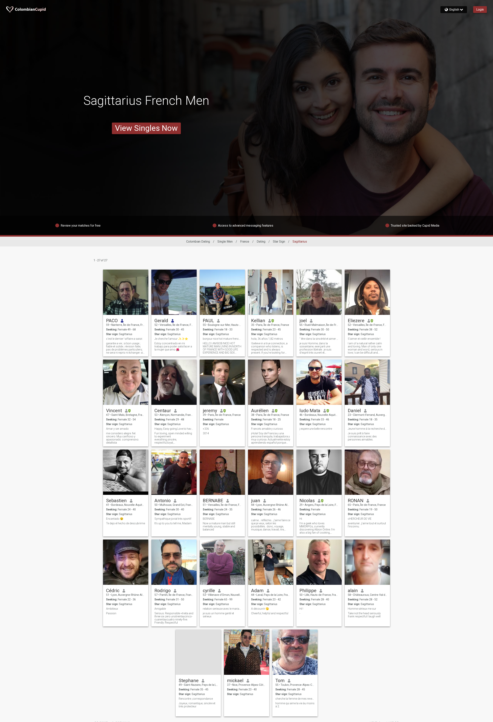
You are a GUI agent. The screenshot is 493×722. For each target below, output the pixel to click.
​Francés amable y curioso (267, 428)
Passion (111, 613)
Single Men (225, 241)
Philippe (307, 590)
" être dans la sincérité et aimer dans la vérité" (319, 338)
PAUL (208, 320)
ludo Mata (309, 410)
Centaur (162, 410)
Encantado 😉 (114, 518)
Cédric (112, 590)
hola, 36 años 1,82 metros (267, 338)
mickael (235, 680)
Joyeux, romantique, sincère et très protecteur (197, 705)
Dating (261, 241)
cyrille (209, 590)
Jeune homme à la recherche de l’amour (367, 428)
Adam (257, 590)
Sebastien (116, 500)
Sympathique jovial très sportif (172, 518)
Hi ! (301, 608)
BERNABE (213, 500)
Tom (280, 680)
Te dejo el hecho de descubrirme (125, 523)
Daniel (354, 410)
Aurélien (260, 410)
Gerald (161, 320)
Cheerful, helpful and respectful (269, 613)
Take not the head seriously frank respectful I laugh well (364, 615)
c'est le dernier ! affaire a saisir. (124, 338)
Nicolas (307, 500)
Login (480, 9)
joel (303, 320)
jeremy (210, 410)
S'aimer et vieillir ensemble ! (364, 338)
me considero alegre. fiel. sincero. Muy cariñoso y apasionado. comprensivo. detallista (122, 438)
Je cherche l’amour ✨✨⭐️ (171, 338)
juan (255, 500)
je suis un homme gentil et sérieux (218, 615)
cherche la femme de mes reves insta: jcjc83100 (294, 698)
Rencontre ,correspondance (196, 698)
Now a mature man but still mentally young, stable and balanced (219, 526)
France (244, 241)
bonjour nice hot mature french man (222, 338)
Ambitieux (112, 608)
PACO (112, 320)
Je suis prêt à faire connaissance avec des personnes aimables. (362, 436)
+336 (206, 428)
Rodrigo (162, 590)
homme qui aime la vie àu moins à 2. (294, 705)
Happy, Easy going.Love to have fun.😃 (174, 428)
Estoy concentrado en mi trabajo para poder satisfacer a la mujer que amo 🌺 (173, 346)
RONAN (355, 500)
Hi (300, 518)
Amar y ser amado (117, 428)
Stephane (189, 680)
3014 (206, 433)
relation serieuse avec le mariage (222, 608)
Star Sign (279, 241)
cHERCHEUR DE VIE (359, 518)
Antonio (162, 500)
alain (353, 590)
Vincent (114, 410)
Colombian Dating (198, 241)
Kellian (258, 320)
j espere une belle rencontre (315, 428)
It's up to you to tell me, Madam (173, 523)
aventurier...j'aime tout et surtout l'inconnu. (367, 525)
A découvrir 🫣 (260, 608)
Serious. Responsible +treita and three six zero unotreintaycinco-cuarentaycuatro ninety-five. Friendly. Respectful (173, 618)
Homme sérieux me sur (362, 608)
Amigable (160, 608)
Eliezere (356, 320)
